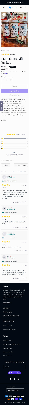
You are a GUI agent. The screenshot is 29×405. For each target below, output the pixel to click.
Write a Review (22, 165)
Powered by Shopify (20, 402)
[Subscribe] (24, 367)
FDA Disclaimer (7, 356)
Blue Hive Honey (12, 402)
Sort (13, 171)
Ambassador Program (9, 329)
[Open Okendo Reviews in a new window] (7, 160)
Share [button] (5, 120)
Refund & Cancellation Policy (11, 344)
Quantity (3, 76)
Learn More (6, 302)
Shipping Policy (7, 348)
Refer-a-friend (7, 326)
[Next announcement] (26, 2)
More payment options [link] (14, 95)
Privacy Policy (7, 340)
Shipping (3, 68)
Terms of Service (8, 352)
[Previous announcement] (3, 2)
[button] (3, 7)
